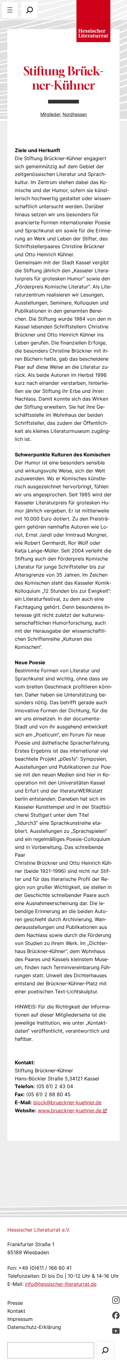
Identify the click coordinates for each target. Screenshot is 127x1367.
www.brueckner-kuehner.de (69, 1110)
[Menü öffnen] (10, 10)
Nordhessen (75, 114)
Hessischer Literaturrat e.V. (38, 1230)
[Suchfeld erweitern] (30, 10)
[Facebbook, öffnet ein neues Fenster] (116, 1315)
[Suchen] (105, 1350)
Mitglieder (50, 114)
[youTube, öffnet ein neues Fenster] (116, 1331)
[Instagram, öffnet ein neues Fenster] (116, 1300)
